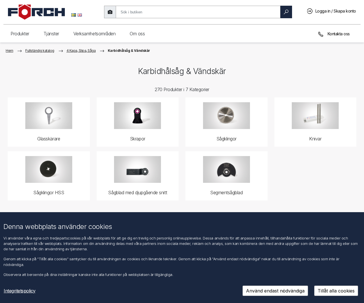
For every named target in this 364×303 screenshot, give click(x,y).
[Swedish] (73, 14)
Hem (9, 50)
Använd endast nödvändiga (275, 291)
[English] (79, 14)
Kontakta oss (338, 33)
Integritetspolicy (20, 291)
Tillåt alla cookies (336, 291)
